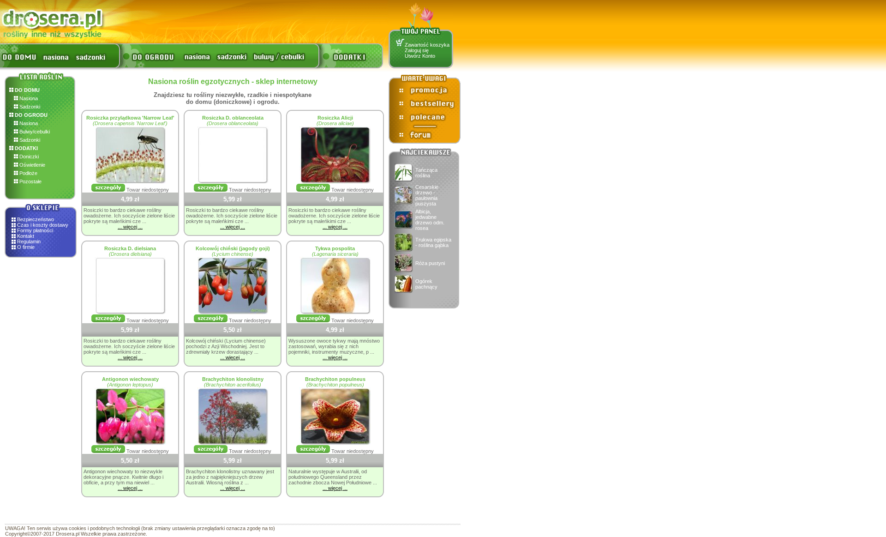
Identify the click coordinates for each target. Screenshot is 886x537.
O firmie (26, 247)
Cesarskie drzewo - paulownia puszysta (426, 195)
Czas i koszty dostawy (42, 225)
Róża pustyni (430, 263)
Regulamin (29, 241)
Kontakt (25, 236)
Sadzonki (29, 106)
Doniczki (28, 156)
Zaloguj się (417, 50)
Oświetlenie (31, 165)
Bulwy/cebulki (34, 131)
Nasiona (28, 98)
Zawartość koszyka (427, 45)
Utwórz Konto (420, 56)
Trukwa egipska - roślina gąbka (433, 242)
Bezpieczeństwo (35, 219)
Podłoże (27, 173)
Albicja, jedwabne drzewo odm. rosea (429, 220)
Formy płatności (35, 230)
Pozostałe (30, 181)
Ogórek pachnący (426, 284)
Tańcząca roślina (426, 172)
